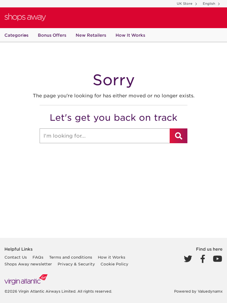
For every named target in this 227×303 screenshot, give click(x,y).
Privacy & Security (76, 264)
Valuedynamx (210, 291)
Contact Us (15, 257)
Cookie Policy (114, 264)
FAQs (38, 257)
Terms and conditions (70, 257)
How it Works (111, 257)
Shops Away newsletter (28, 264)
